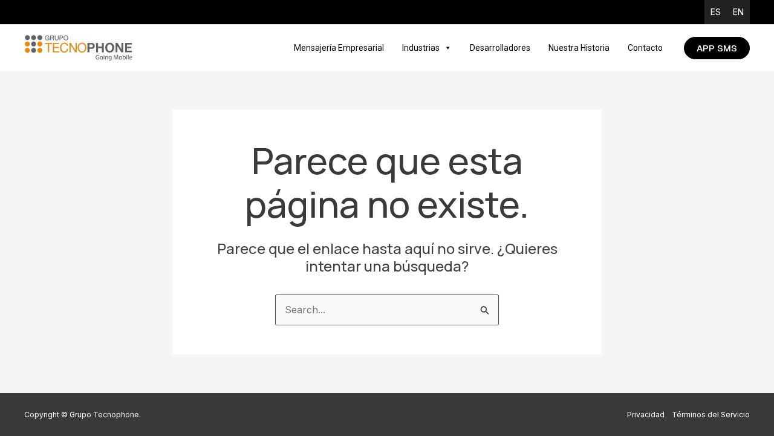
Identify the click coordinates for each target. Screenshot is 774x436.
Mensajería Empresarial (339, 48)
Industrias (421, 48)
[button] (717, 48)
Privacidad (646, 414)
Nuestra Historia (579, 48)
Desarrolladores (500, 48)
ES (716, 12)
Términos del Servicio (711, 414)
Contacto (645, 48)
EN (738, 12)
